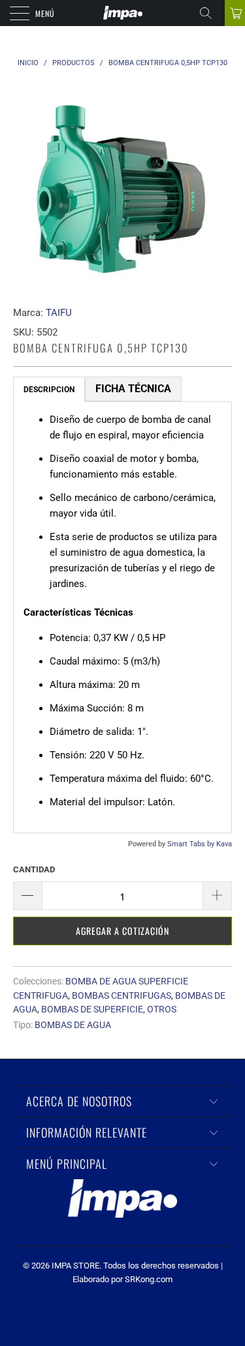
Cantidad (34, 869)
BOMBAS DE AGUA (73, 1025)
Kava (224, 844)
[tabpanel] (122, 617)
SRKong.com (148, 1279)
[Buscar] (210, 13)
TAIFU (59, 313)
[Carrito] (235, 13)
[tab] (49, 389)
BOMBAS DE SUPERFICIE (92, 1009)
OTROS (161, 1009)
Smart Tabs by (191, 844)
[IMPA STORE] (122, 13)
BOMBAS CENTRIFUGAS (121, 995)
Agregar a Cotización (122, 931)
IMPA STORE (75, 1265)
